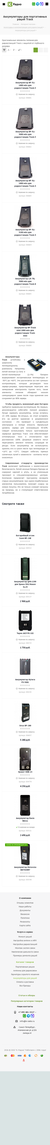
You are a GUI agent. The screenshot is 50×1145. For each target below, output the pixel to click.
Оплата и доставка (25, 982)
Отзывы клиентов (25, 903)
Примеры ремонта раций (25, 955)
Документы (25, 910)
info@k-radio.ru (27, 1021)
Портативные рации (25, 967)
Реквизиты (25, 922)
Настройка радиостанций (25, 944)
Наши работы (25, 906)
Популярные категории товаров (27, 1001)
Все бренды (25, 985)
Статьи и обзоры (26, 995)
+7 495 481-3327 (26, 1012)
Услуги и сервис (25, 932)
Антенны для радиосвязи (25, 970)
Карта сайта (25, 925)
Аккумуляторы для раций (25, 978)
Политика (25, 918)
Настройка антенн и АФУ (25, 940)
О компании (25, 898)
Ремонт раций (25, 936)
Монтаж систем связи (25, 948)
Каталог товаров (25, 962)
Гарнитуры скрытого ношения (25, 974)
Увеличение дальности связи (25, 952)
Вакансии (25, 914)
